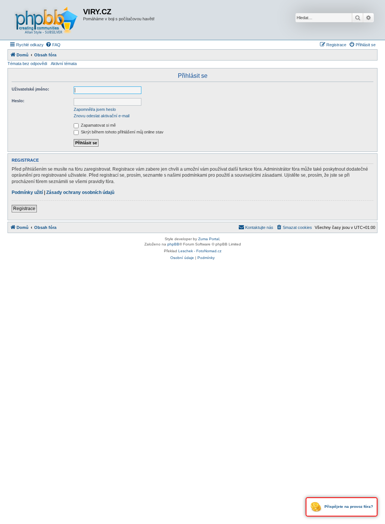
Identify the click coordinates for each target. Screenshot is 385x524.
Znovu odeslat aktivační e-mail (101, 116)
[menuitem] (53, 44)
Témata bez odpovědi (27, 63)
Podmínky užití (27, 192)
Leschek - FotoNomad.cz (199, 251)
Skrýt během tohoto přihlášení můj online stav (122, 132)
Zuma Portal (208, 239)
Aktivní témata (64, 63)
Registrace (24, 208)
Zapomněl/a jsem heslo (95, 109)
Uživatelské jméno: (30, 89)
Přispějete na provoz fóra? (348, 506)
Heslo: (18, 100)
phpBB (173, 244)
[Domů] (46, 20)
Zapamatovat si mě (98, 125)
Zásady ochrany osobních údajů (80, 192)
